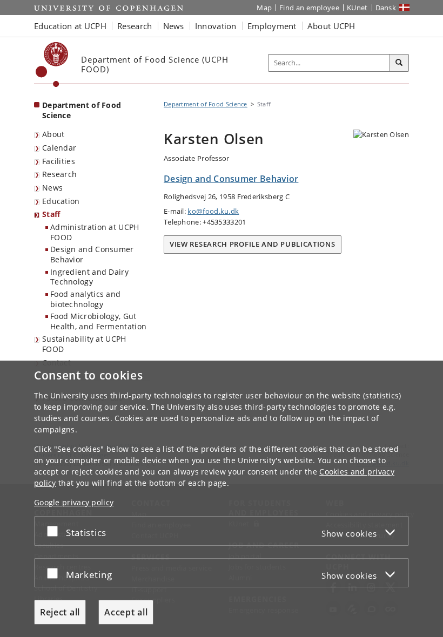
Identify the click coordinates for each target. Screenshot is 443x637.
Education (61, 201)
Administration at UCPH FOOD (94, 232)
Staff (51, 214)
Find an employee (309, 7)
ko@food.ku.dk (213, 211)
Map (264, 7)
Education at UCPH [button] (70, 26)
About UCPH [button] (331, 26)
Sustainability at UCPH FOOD (84, 344)
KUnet (357, 7)
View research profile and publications (252, 244)
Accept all (125, 612)
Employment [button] (272, 26)
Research (59, 174)
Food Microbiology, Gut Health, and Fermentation (98, 321)
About (53, 134)
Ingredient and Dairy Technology (89, 277)
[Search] (399, 63)
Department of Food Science (81, 110)
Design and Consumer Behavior (92, 254)
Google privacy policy (73, 502)
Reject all (60, 612)
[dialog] (221, 499)
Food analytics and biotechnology (85, 299)
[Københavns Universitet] (52, 64)
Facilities (58, 161)
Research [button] (134, 26)
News (52, 187)
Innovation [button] (216, 26)
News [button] (173, 26)
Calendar (59, 148)
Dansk (386, 7)
